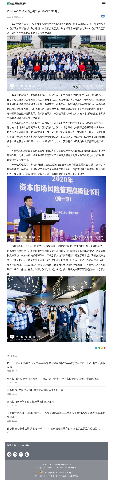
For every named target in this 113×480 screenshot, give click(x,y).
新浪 (27, 454)
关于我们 (39, 476)
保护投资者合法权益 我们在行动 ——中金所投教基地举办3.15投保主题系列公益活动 (53, 428)
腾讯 (21, 454)
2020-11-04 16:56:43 (15, 17)
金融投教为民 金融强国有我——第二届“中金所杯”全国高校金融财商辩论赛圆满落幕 (53, 378)
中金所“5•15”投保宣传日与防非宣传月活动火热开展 (35, 390)
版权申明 (50, 476)
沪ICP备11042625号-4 (66, 467)
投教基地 (62, 476)
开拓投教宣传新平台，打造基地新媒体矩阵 (30, 401)
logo (16, 4)
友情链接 (74, 476)
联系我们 (18, 445)
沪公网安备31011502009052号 (58, 472)
